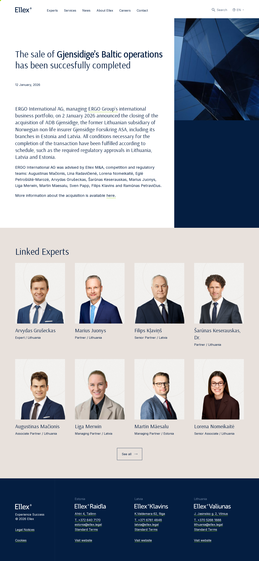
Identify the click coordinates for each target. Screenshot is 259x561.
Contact (142, 10)
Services (70, 10)
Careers (125, 10)
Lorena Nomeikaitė (214, 426)
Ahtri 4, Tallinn (85, 514)
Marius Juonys (90, 330)
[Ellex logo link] (23, 10)
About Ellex (105, 10)
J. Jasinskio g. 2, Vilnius (211, 514)
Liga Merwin (88, 426)
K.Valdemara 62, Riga (149, 514)
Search (222, 10)
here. (111, 195)
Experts (52, 10)
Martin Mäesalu (151, 426)
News (86, 10)
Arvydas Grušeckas (35, 330)
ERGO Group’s (103, 108)
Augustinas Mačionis (37, 426)
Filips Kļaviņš (148, 330)
